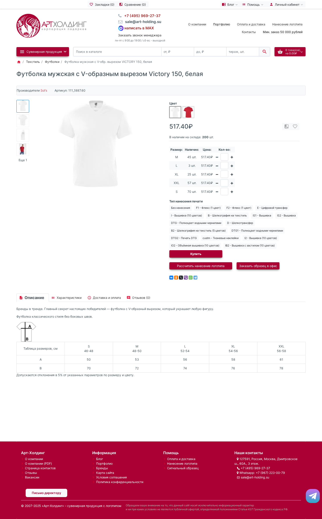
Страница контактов (40, 468)
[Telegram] (195, 278)
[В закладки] (295, 126)
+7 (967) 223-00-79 (270, 473)
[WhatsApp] (191, 278)
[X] (181, 278)
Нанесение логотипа (287, 24)
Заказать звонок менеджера (139, 35)
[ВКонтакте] (171, 278)
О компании (197, 24)
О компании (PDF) (38, 463)
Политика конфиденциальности (119, 482)
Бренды (102, 468)
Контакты (249, 32)
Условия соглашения (111, 477)
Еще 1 (23, 160)
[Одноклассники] (176, 278)
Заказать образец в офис (258, 266)
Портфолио (104, 463)
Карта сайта (105, 473)
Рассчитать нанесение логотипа (201, 266)
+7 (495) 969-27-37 (255, 468)
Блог (99, 459)
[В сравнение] (286, 126)
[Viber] (186, 278)
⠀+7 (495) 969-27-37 (141, 16)
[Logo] (51, 25)
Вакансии (32, 477)
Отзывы (31, 473)
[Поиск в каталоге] (264, 52)
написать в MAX (139, 28)
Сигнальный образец (183, 468)
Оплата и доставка (251, 24)
